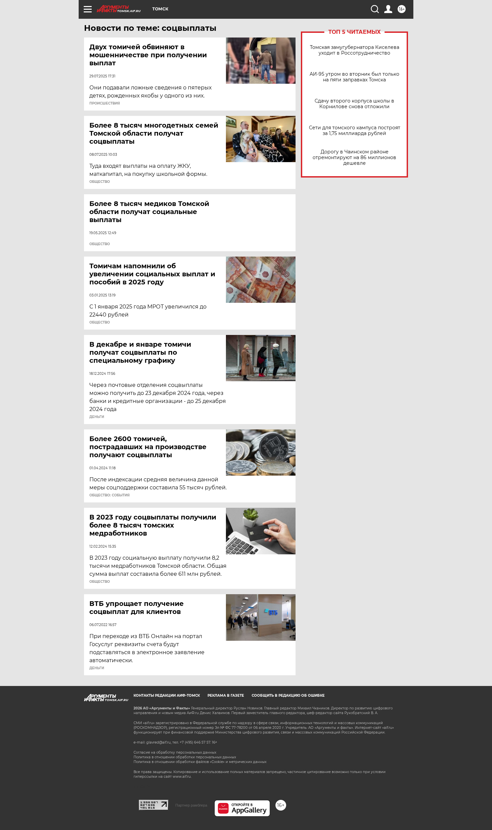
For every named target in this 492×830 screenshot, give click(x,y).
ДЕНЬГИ (96, 417)
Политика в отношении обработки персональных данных (185, 757)
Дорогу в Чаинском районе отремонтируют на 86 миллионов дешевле (354, 157)
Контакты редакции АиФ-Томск (167, 695)
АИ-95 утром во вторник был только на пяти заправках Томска (354, 77)
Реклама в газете (226, 695)
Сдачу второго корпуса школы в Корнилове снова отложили (354, 104)
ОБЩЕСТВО (99, 182)
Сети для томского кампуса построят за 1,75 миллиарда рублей (354, 130)
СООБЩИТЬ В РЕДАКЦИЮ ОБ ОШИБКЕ (288, 695)
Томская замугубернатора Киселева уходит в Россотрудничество (354, 50)
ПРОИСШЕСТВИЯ (104, 103)
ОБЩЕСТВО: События (109, 495)
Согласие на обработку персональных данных (175, 752)
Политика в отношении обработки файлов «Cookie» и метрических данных (200, 762)
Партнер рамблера (191, 805)
